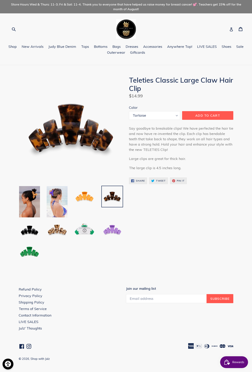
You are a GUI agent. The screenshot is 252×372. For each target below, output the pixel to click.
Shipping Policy (31, 302)
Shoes (226, 46)
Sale (240, 46)
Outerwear (116, 52)
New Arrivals (33, 46)
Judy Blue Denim (62, 46)
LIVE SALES (207, 46)
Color (133, 107)
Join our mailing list (141, 289)
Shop (12, 46)
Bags (116, 46)
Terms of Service (33, 308)
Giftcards (137, 52)
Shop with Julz (40, 359)
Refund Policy (30, 289)
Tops (85, 46)
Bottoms (100, 46)
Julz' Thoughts (30, 328)
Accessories (152, 46)
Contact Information (35, 315)
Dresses (132, 46)
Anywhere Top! (179, 46)
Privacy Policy (30, 296)
